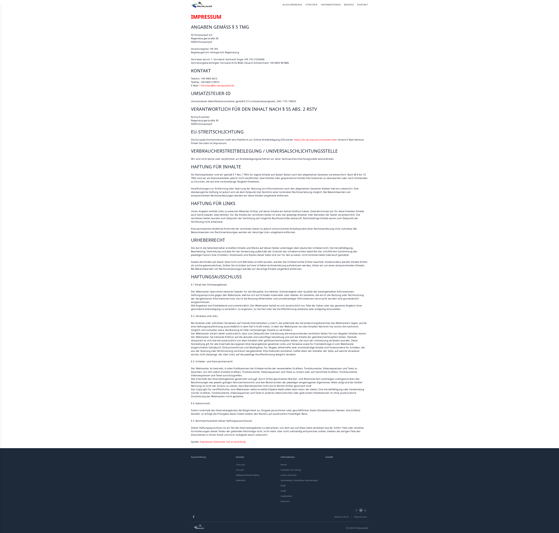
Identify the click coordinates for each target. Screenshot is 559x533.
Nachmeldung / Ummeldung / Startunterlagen (299, 480)
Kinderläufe (240, 480)
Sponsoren (285, 501)
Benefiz (349, 4)
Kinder (283, 485)
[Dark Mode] (365, 510)
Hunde (283, 491)
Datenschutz (342, 516)
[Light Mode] (356, 510)
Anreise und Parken (289, 475)
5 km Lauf (240, 470)
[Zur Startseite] (202, 4)
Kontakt (362, 4)
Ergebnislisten (286, 496)
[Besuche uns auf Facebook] (193, 516)
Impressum (360, 516)
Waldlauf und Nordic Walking (247, 475)
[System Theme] (361, 510)
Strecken (311, 4)
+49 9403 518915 (210, 82)
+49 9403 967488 (279, 62)
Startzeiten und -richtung (291, 470)
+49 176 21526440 (254, 59)
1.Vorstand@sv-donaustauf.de (216, 85)
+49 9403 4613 (209, 78)
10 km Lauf (240, 464)
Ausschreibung (292, 4)
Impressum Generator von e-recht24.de (223, 441)
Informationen (331, 4)
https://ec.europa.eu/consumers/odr (315, 139)
